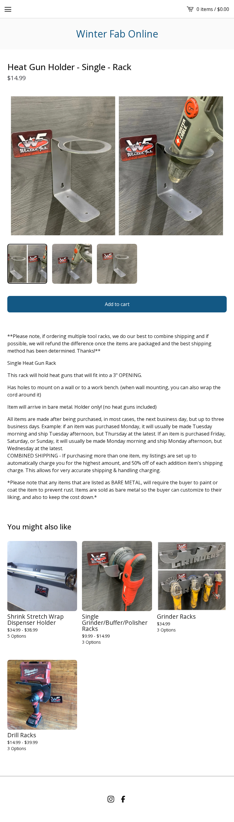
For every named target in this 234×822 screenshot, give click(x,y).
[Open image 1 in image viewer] (117, 165)
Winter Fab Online (117, 34)
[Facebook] (123, 799)
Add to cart (117, 304)
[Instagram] (110, 799)
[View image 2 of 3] (72, 264)
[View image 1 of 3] (27, 264)
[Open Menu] (8, 9)
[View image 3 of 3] (117, 264)
